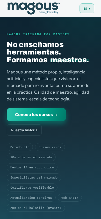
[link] (34, 8)
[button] (87, 8)
